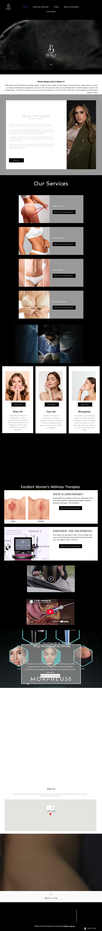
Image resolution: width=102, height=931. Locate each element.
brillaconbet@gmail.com (72, 794)
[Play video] (48, 343)
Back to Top (51, 898)
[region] (17, 399)
